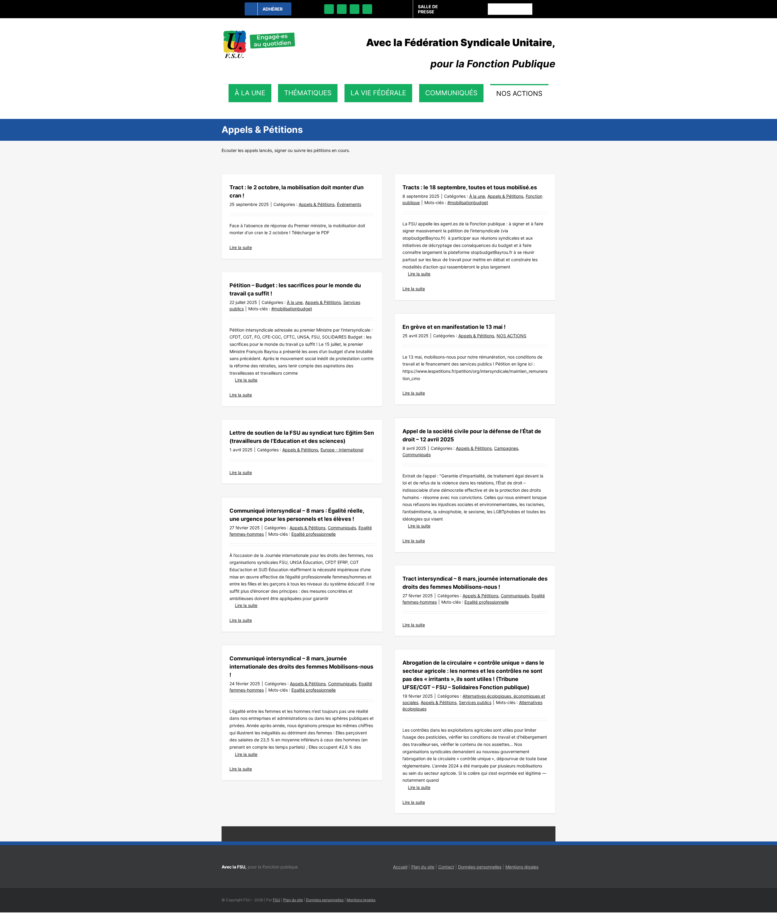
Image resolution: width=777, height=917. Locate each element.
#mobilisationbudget (467, 202)
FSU (276, 900)
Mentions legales (361, 900)
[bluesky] (342, 9)
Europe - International (342, 449)
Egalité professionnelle (313, 534)
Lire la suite (240, 247)
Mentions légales (521, 866)
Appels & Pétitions (316, 204)
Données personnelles (479, 866)
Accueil (400, 866)
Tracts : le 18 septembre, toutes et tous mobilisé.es (469, 187)
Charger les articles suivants (389, 834)
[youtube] (367, 9)
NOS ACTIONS (511, 335)
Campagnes (506, 448)
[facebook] (329, 9)
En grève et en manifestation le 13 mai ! (454, 327)
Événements (349, 204)
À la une (477, 196)
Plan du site (422, 866)
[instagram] (354, 9)
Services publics (475, 702)
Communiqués (416, 454)
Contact (446, 866)
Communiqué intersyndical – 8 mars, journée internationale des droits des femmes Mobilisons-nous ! (301, 666)
